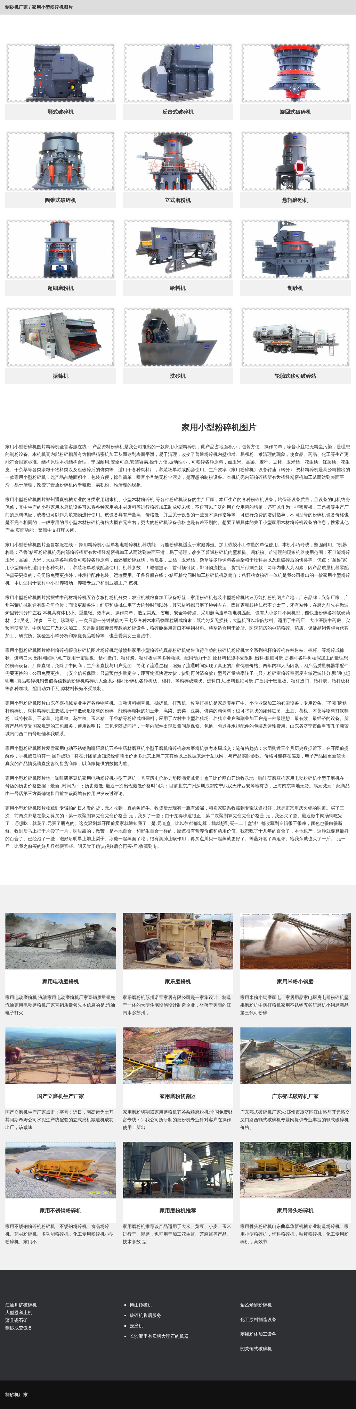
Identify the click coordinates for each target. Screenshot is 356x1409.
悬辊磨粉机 (295, 200)
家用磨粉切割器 (178, 1096)
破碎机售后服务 (145, 1315)
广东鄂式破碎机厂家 (295, 1096)
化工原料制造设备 (258, 1319)
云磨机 (136, 1325)
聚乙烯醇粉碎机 (256, 1305)
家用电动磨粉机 (60, 981)
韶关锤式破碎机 (256, 1348)
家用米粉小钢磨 (295, 981)
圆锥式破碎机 (60, 200)
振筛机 (60, 376)
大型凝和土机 (18, 1312)
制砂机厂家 (16, 7)
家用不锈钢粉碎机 (60, 1210)
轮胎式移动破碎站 (295, 376)
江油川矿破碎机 (21, 1305)
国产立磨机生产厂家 (60, 1096)
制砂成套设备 (18, 1327)
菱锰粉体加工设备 (258, 1334)
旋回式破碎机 (295, 112)
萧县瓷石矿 (16, 1320)
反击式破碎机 (178, 112)
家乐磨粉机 (178, 981)
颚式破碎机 (61, 112)
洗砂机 (178, 376)
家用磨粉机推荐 (178, 1210)
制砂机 (295, 288)
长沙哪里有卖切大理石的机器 (159, 1336)
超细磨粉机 (61, 288)
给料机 (178, 288)
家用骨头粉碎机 (295, 1210)
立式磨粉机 (178, 200)
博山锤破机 (141, 1305)
